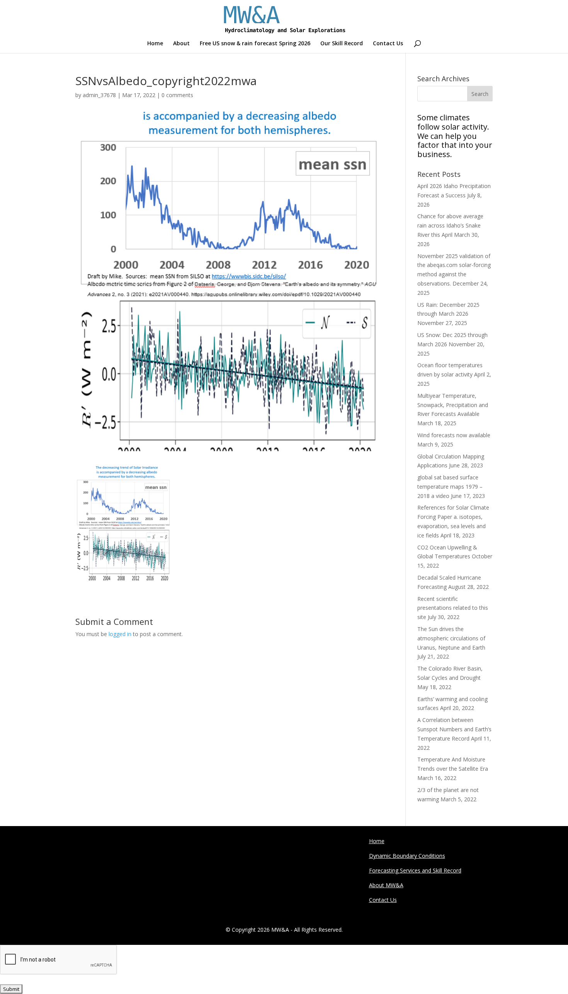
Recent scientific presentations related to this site (452, 608)
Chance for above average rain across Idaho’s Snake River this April (450, 225)
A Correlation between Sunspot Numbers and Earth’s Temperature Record (454, 729)
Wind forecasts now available (453, 435)
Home (155, 44)
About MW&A (386, 885)
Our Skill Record (341, 44)
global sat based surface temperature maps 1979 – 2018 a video (450, 487)
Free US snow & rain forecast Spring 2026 (255, 44)
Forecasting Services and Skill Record (415, 870)
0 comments (177, 95)
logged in (120, 634)
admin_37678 (99, 95)
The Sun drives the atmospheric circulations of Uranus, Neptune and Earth (451, 638)
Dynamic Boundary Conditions (407, 855)
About (181, 44)
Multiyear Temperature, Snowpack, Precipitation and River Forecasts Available (452, 405)
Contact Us (388, 44)
